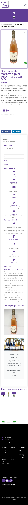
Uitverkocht (8, 24)
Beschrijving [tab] (6, 139)
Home (2, 24)
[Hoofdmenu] (25, 4)
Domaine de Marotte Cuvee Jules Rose (14, 306)
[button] (14, 17)
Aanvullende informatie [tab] (9, 141)
